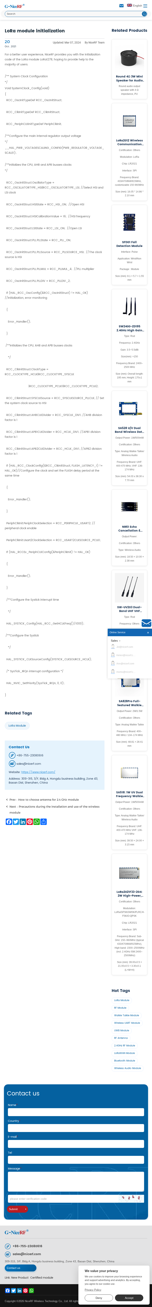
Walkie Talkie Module (126, 1015)
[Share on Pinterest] (29, 822)
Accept (129, 1297)
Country (14, 1121)
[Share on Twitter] (15, 822)
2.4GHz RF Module (124, 1046)
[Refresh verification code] (131, 1199)
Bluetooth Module (124, 1061)
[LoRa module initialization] (15, 6)
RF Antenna (121, 1038)
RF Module (120, 1008)
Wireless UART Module (127, 1023)
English (137, 5)
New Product (19, 1277)
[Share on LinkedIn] (22, 822)
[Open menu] (145, 6)
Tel (10, 1152)
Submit (13, 1209)
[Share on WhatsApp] (36, 822)
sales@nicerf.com (27, 1254)
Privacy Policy (93, 1289)
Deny (99, 1297)
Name (13, 1105)
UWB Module (121, 1030)
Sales (114, 640)
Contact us (13, 1267)
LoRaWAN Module (124, 1053)
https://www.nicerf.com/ (38, 772)
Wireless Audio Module (127, 1068)
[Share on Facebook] (8, 822)
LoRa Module (17, 725)
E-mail (13, 1137)
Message (15, 1168)
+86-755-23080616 (27, 1246)
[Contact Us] (146, 623)
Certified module (41, 1277)
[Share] (43, 822)
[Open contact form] (121, 5)
